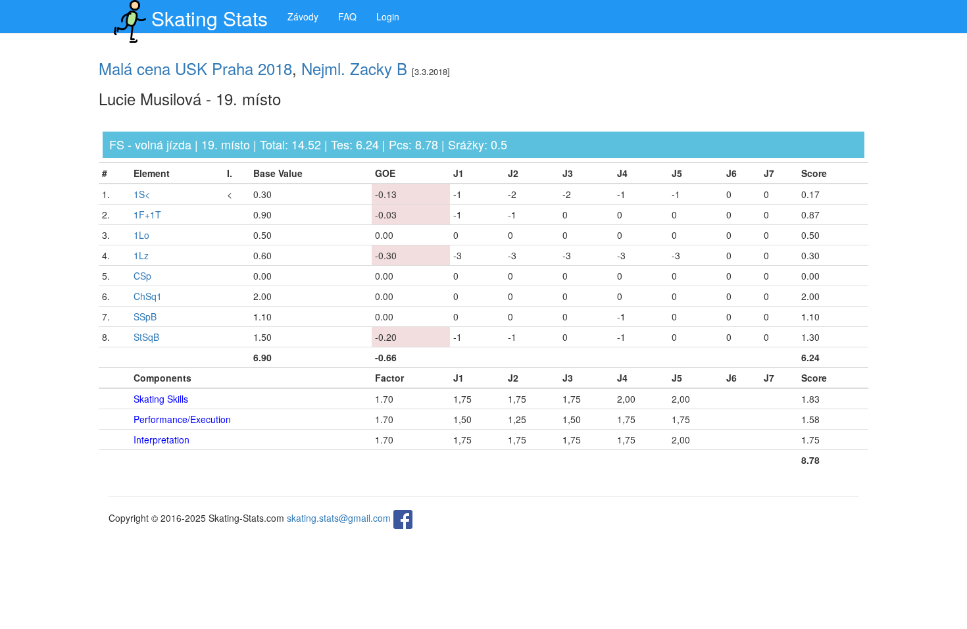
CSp (142, 275)
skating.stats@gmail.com (339, 517)
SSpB (145, 316)
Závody (302, 16)
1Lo (141, 234)
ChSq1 (148, 296)
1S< (142, 194)
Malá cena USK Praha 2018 (195, 68)
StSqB (146, 336)
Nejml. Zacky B (354, 68)
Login (387, 16)
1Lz (141, 255)
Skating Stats (209, 18)
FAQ (347, 16)
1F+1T (147, 214)
